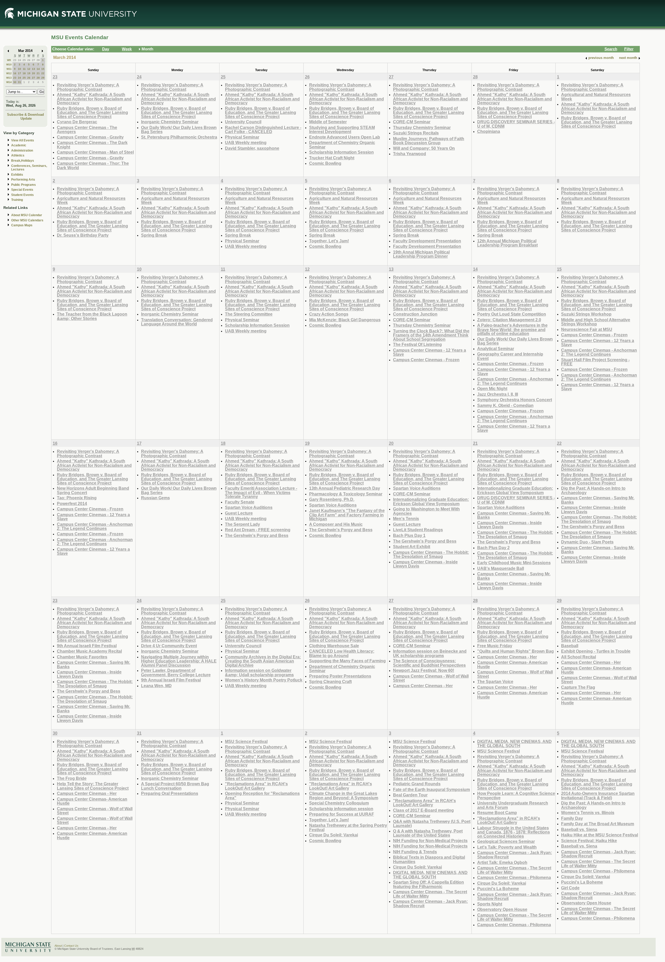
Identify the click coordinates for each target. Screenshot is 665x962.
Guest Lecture (239, 513)
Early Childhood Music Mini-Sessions (514, 562)
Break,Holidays (22, 160)
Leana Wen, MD (156, 685)
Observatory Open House (502, 909)
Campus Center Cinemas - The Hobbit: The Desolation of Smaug (431, 554)
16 (14, 73)
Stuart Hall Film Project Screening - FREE (595, 361)
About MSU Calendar (26, 215)
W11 (9, 68)
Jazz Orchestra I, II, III (497, 394)
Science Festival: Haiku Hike (589, 840)
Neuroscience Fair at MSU (586, 329)
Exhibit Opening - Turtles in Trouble (595, 651)
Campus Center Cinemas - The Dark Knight (92, 144)
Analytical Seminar (495, 348)
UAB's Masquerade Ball (500, 568)
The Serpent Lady (242, 524)
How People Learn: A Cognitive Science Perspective (516, 795)
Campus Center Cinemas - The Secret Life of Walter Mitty (430, 893)
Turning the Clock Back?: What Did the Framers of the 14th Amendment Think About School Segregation (431, 335)
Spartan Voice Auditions (248, 507)
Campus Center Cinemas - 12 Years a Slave (429, 352)
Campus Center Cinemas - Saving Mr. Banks (513, 515)
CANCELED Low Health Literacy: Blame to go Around (341, 653)
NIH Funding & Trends (415, 851)
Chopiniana (488, 131)
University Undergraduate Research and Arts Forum (512, 805)
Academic (18, 145)
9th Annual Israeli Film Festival (87, 645)
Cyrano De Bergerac (77, 121)
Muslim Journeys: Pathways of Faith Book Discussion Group (428, 140)
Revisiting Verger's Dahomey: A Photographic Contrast (88, 87)
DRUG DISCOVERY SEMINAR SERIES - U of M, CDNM (516, 123)
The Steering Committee (248, 314)
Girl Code (570, 887)
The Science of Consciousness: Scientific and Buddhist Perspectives (429, 662)
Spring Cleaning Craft (330, 681)
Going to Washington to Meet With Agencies (426, 511)
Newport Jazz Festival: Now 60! (423, 670)
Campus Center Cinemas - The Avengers (87, 129)
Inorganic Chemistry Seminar (169, 121)
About (58, 945)
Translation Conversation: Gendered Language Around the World (177, 321)
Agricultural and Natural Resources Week (596, 96)
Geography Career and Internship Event (510, 356)
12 (28, 68)
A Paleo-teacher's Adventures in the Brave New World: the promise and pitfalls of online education (512, 329)
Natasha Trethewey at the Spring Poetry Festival (348, 827)
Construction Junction (415, 314)
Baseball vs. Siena (579, 829)
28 (38, 60)
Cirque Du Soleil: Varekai (333, 835)
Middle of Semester (328, 121)
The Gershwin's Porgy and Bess (256, 535)
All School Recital (578, 656)
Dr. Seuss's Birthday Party (83, 235)
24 (19, 60)
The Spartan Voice (495, 681)
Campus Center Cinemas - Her (423, 685)
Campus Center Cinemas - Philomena (514, 877)
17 (19, 73)
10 (19, 68)
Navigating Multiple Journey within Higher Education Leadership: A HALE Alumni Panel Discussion (179, 660)
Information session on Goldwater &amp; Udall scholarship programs (259, 672)
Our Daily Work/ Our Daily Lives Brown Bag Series (179, 129)
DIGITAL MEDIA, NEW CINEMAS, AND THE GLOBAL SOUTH (430, 874)
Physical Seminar (242, 137)
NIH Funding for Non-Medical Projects (430, 840)
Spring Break (154, 235)
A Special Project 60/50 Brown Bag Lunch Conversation (175, 785)
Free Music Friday (494, 645)
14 (38, 68)
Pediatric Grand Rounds (417, 783)
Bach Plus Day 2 (493, 547)
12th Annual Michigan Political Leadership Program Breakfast (507, 243)
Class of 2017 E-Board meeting (423, 810)
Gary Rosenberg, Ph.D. (331, 499)
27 (33, 60)
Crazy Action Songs (328, 314)
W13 (9, 77)
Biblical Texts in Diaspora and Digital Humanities (429, 859)
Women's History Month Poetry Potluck (263, 680)
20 (33, 73)
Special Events (22, 190)
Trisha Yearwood (409, 153)
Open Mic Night (492, 388)
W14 (9, 82)
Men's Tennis (406, 518)
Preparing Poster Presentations (340, 676)
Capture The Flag (578, 687)
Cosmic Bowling (325, 163)
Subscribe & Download (25, 115)
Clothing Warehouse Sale (334, 645)
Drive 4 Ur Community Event (169, 645)
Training (17, 200)
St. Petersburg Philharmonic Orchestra (179, 137)
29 (42, 77)
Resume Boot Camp (497, 812)
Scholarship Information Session (341, 152)
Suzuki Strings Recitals (416, 133)
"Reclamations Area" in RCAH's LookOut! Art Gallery (256, 785)
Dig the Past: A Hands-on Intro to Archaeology (593, 490)
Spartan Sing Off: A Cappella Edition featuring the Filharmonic (428, 884)
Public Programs (23, 185)
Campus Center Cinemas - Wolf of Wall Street (431, 678)
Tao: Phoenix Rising (77, 497)
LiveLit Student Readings (418, 529)
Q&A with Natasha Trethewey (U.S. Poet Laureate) (431, 823)
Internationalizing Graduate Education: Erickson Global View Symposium (431, 501)
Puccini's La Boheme (498, 888)
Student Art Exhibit (411, 546)
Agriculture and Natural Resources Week (91, 200)
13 (33, 68)
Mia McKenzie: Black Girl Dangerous (345, 319)
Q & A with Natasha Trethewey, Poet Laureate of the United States (428, 833)
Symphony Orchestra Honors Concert (514, 399)
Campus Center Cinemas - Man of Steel (95, 152)
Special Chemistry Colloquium (339, 803)
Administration (22, 150)
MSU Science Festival (246, 741)
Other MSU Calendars (27, 220)
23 (14, 60)
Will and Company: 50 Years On (424, 148)
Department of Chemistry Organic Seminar (342, 144)
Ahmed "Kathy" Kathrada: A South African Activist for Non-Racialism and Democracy (94, 98)
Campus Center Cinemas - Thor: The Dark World (93, 165)
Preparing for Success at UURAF (341, 814)
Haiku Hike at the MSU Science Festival (599, 835)
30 (14, 82)
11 (24, 68)
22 (42, 73)
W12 (9, 73)
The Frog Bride (72, 778)
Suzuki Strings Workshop (586, 314)
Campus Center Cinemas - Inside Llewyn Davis (425, 564)
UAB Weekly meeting (246, 142)
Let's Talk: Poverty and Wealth (507, 847)
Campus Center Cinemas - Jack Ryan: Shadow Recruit (430, 903)
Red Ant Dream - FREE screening (257, 529)
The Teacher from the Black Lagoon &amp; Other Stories (92, 316)
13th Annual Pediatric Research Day (344, 488)
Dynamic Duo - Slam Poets (587, 542)
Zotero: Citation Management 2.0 (509, 319)
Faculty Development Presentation (427, 240)
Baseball (569, 645)
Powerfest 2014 (72, 503)
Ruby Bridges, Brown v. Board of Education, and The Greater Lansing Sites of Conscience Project (92, 112)
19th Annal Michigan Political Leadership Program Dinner (421, 254)
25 (24, 60)
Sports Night (489, 904)
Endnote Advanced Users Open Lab (344, 137)
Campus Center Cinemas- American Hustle (512, 664)
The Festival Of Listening (417, 344)
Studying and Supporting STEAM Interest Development (342, 129)
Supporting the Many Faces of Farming (347, 660)
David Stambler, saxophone (252, 148)
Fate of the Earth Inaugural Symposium (431, 789)
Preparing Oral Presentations (169, 793)
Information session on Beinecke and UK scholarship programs (430, 653)
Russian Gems (155, 497)
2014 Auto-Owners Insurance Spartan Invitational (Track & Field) (598, 795)
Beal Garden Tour (410, 795)
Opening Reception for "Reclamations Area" (262, 795)
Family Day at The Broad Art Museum (597, 823)
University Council (243, 121)
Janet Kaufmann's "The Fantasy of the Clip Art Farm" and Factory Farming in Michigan (347, 514)
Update (26, 118)
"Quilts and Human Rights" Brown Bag (515, 651)
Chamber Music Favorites (82, 656)
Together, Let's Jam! (329, 240)
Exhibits (17, 174)
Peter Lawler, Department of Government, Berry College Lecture (176, 672)
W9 (9, 60)
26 (28, 60)
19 (28, 73)
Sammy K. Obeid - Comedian (505, 405)
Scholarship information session (341, 808)
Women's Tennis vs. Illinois (587, 812)
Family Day (572, 818)
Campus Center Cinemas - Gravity (90, 137)
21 (38, 73)
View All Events (22, 140)
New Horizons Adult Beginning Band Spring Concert (93, 490)
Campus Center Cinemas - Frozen (426, 359)
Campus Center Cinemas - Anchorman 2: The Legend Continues (515, 381)
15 (42, 68)
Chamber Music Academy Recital (89, 651)
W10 (9, 64)
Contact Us (71, 945)
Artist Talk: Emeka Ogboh (502, 862)
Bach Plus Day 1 (409, 535)
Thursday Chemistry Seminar (422, 127)
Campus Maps (21, 225)
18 (24, 73)
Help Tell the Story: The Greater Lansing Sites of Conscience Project (93, 785)
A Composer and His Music (336, 524)
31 (19, 82)
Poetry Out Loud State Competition (511, 314)
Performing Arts (23, 179)
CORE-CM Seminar (411, 121)
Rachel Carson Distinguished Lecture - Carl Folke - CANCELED (263, 129)
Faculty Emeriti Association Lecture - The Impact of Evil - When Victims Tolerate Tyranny (261, 492)
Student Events (22, 195)
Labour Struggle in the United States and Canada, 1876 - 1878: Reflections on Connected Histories (513, 831)
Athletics (17, 155)
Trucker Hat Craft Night (331, 157)
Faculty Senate (239, 502)
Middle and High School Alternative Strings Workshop (595, 321)
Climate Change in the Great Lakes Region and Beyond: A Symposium (343, 795)
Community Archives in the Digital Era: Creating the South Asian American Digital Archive (263, 660)
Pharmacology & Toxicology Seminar (345, 494)
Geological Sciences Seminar (506, 841)
